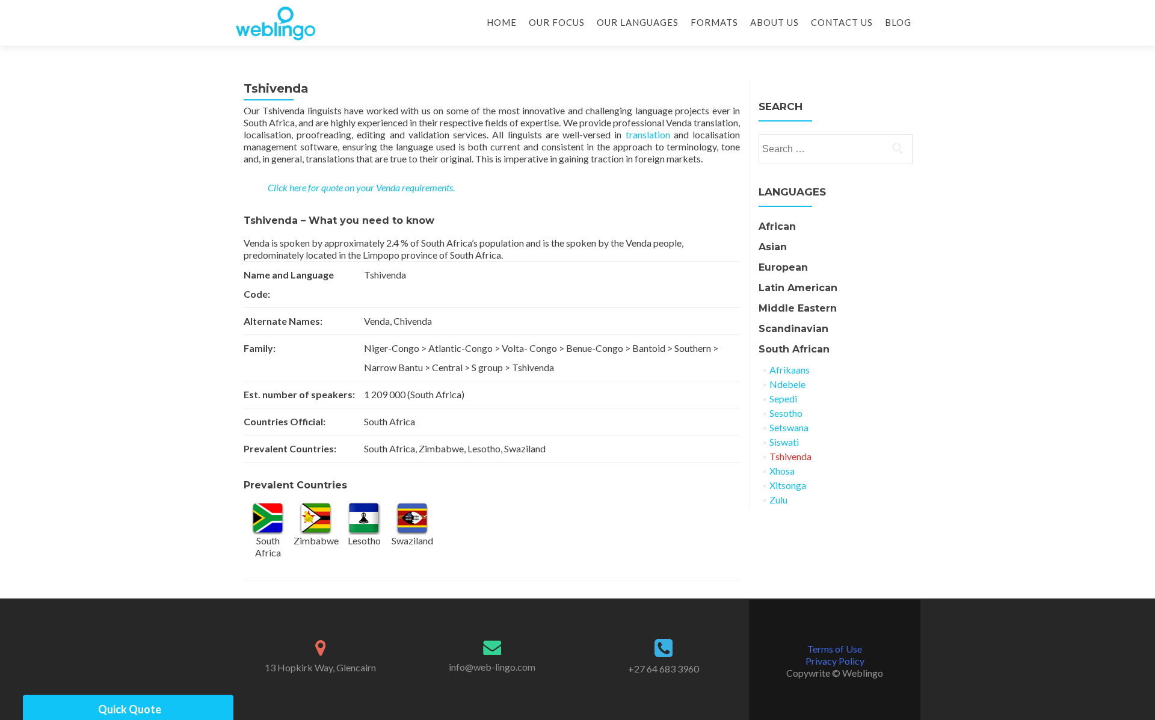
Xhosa (782, 470)
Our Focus (557, 22)
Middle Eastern (798, 308)
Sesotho (785, 413)
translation (648, 134)
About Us (774, 22)
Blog (898, 22)
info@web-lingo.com (492, 666)
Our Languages (638, 22)
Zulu (778, 499)
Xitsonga (787, 485)
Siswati (784, 442)
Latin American (798, 288)
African (777, 226)
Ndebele (787, 384)
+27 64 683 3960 (663, 668)
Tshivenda (790, 456)
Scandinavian (793, 328)
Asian (773, 247)
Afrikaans (789, 369)
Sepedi (783, 398)
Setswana (788, 427)
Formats (714, 22)
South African (794, 349)
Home (502, 22)
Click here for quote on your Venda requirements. (361, 187)
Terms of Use (834, 648)
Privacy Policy (834, 660)
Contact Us (842, 22)
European (783, 267)
